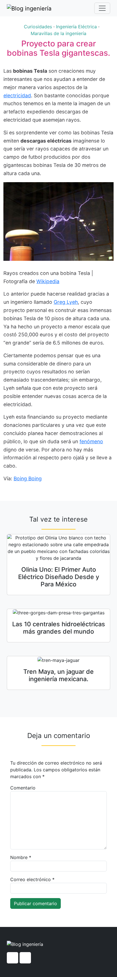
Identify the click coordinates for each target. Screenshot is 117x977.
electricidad (17, 95)
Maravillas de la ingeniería (58, 33)
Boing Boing (28, 478)
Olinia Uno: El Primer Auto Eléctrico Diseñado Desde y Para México (58, 577)
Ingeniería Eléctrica (76, 26)
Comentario (22, 788)
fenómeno (91, 441)
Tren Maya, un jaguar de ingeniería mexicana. (58, 675)
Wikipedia (47, 281)
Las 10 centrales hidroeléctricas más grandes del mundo (58, 627)
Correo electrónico (32, 879)
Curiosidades (38, 26)
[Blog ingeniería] (29, 8)
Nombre (20, 857)
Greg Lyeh (66, 302)
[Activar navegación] (102, 8)
